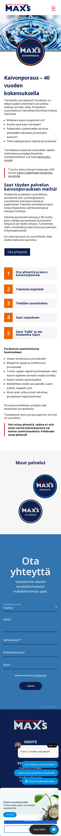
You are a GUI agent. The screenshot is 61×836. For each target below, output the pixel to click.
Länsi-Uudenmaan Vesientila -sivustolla (31, 174)
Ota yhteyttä (17, 252)
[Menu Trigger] (53, 8)
